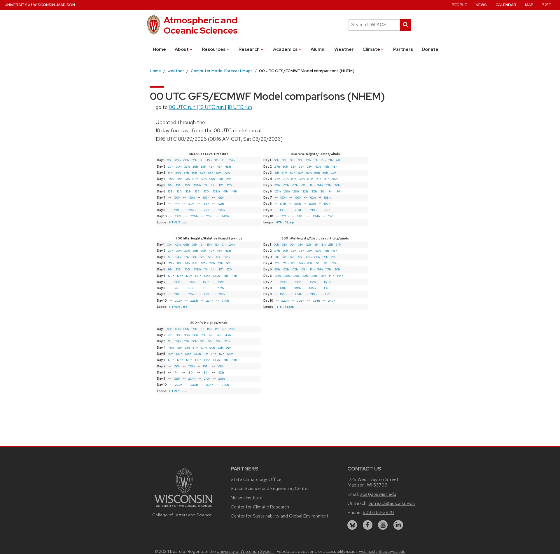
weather (176, 70)
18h (216, 160)
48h (228, 166)
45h (220, 166)
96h (228, 179)
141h (225, 191)
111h (206, 185)
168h (221, 197)
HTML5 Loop (178, 222)
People (459, 4)
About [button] (182, 49)
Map (529, 4)
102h (179, 185)
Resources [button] (213, 49)
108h (197, 185)
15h (209, 160)
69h (219, 173)
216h (221, 210)
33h (187, 166)
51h (170, 173)
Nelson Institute (246, 498)
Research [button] (249, 49)
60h (194, 173)
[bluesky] (352, 525)
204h (192, 210)
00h (170, 160)
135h (207, 191)
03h (178, 160)
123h (171, 191)
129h (189, 191)
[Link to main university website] (183, 507)
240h (225, 216)
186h (206, 204)
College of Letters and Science (182, 514)
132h (198, 191)
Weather (344, 49)
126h (180, 191)
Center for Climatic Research (260, 507)
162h (206, 197)
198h (177, 210)
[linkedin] (398, 525)
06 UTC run (183, 107)
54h (178, 173)
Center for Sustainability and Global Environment (279, 516)
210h (207, 210)
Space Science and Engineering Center (270, 488)
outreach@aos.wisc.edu (391, 503)
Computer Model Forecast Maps (222, 70)
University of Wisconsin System (245, 551)
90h (212, 179)
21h (224, 160)
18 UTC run (240, 107)
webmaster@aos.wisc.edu (382, 551)
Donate (430, 49)
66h (211, 173)
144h (234, 191)
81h (187, 179)
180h (191, 204)
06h (186, 160)
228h (194, 216)
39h (203, 166)
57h (186, 173)
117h (222, 185)
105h (188, 185)
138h (216, 191)
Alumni (318, 49)
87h (204, 179)
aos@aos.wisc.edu (378, 494)
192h (221, 204)
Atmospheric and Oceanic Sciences (201, 25)
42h (211, 166)
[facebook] (367, 525)
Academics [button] (285, 49)
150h (177, 197)
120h (230, 185)
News (481, 4)
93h (220, 179)
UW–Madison (40, 4)
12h (202, 160)
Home (159, 49)
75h (171, 179)
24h (232, 160)
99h (171, 185)
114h (213, 185)
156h (191, 197)
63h (202, 173)
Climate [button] (371, 49)
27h (171, 166)
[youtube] (383, 525)
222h (178, 216)
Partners (403, 49)
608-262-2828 (378, 512)
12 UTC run (212, 107)
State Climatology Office (256, 479)
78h (179, 179)
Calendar (506, 4)
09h (194, 160)
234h (210, 216)
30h (179, 166)
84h (195, 179)
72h (227, 173)
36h (195, 166)
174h (177, 204)
